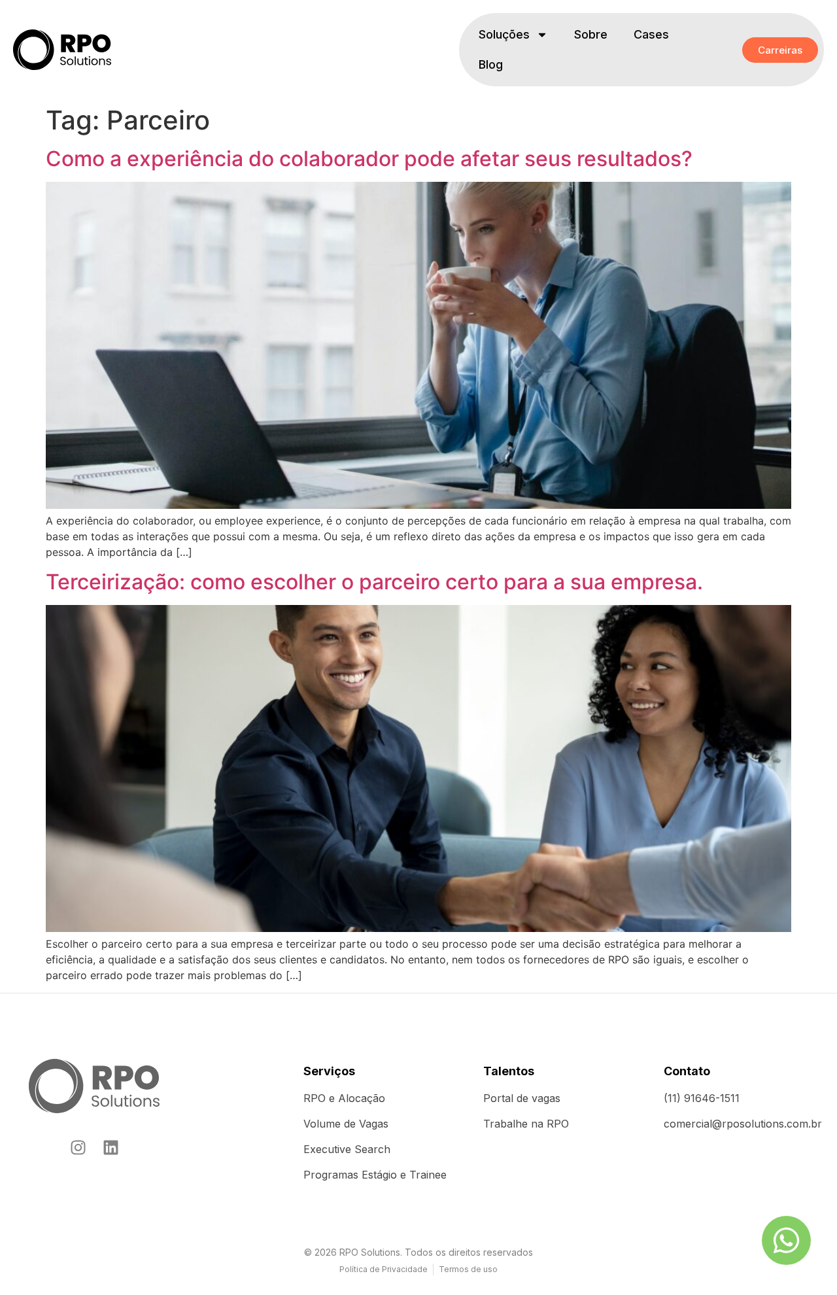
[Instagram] (78, 1147)
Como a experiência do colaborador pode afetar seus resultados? (369, 158)
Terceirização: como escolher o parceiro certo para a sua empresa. (374, 582)
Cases (651, 34)
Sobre (590, 34)
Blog (491, 64)
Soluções (504, 34)
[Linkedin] (111, 1147)
